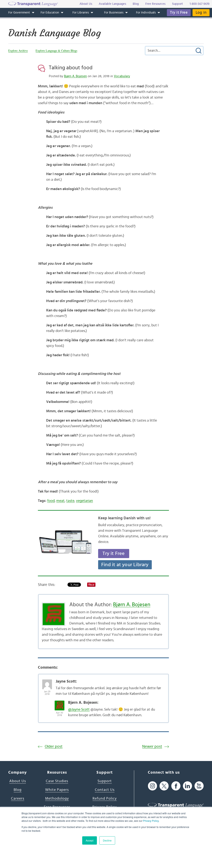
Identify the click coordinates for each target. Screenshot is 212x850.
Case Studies (57, 781)
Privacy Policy (151, 820)
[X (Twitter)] (164, 785)
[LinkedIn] (187, 785)
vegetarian (84, 501)
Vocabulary (122, 76)
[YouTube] (199, 785)
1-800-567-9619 (200, 3)
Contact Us (104, 790)
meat (60, 501)
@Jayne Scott (79, 709)
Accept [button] (89, 840)
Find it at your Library (125, 564)
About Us (17, 781)
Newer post (152, 747)
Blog (18, 790)
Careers (17, 798)
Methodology (57, 798)
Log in (201, 13)
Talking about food (71, 67)
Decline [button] (107, 840)
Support (105, 781)
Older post (54, 747)
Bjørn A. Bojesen (75, 76)
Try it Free (179, 13)
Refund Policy (105, 798)
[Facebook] (176, 785)
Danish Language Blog (54, 33)
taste (70, 501)
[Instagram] (152, 785)
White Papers (57, 790)
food (51, 501)
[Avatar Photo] (47, 682)
